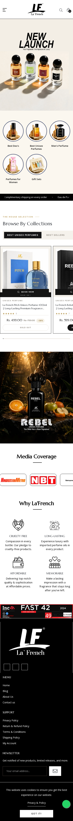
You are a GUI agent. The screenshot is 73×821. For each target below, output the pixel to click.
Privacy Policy (10, 720)
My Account (9, 743)
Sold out (25, 328)
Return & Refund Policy (16, 726)
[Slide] (36, 65)
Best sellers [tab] (55, 235)
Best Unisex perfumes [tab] (22, 235)
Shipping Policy (11, 737)
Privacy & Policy (36, 802)
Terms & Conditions (14, 731)
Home (6, 685)
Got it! (36, 813)
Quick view (27, 292)
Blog (5, 691)
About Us (8, 696)
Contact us (9, 702)
